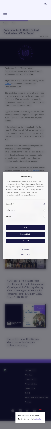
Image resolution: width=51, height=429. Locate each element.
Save (25, 227)
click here (38, 419)
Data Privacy (25, 254)
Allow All (25, 241)
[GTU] (18, 7)
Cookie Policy (25, 249)
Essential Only (25, 234)
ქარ (45, 4)
